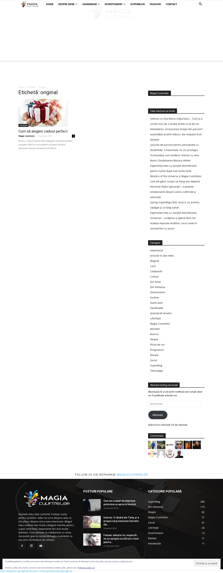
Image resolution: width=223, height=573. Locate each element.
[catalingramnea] (179, 444)
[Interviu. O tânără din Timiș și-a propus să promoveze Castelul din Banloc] (92, 522)
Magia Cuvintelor (26, 136)
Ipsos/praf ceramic (161, 313)
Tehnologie (156, 370)
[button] (200, 4)
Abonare (157, 414)
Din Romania (157, 287)
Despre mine (66, 4)
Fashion (155, 4)
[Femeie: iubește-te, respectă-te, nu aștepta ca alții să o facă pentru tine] (92, 539)
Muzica (154, 334)
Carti (153, 266)
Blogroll (154, 261)
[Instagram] (31, 545)
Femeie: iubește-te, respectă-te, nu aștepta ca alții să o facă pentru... (121, 539)
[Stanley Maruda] (197, 444)
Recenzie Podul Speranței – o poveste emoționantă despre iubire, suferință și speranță (173, 192)
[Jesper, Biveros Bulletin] (179, 453)
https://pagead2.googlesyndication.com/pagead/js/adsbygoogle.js (36, 571)
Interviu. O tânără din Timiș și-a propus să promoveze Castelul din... (121, 521)
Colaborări (156, 271)
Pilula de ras (157, 344)
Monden (155, 329)
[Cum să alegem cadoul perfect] (46, 113)
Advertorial (156, 250)
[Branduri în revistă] (170, 453)
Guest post (156, 302)
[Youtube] (40, 545)
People (154, 339)
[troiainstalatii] (170, 444)
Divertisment (113, 4)
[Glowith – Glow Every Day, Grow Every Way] (161, 444)
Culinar (154, 276)
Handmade (89, 4)
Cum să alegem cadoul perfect (43, 131)
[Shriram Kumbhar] (188, 444)
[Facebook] (21, 545)
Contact (171, 4)
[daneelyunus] (152, 444)
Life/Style (24, 125)
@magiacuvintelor (132, 474)
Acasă (21, 87)
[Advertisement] (111, 34)
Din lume (155, 281)
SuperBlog (137, 4)
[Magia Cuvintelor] (152, 453)
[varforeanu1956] (161, 453)
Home (49, 4)
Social (153, 360)
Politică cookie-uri (86, 567)
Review (154, 355)
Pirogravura (157, 349)
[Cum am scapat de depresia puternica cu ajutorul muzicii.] (92, 505)
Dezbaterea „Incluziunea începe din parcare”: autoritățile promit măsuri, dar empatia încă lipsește (176, 134)
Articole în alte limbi (162, 255)
